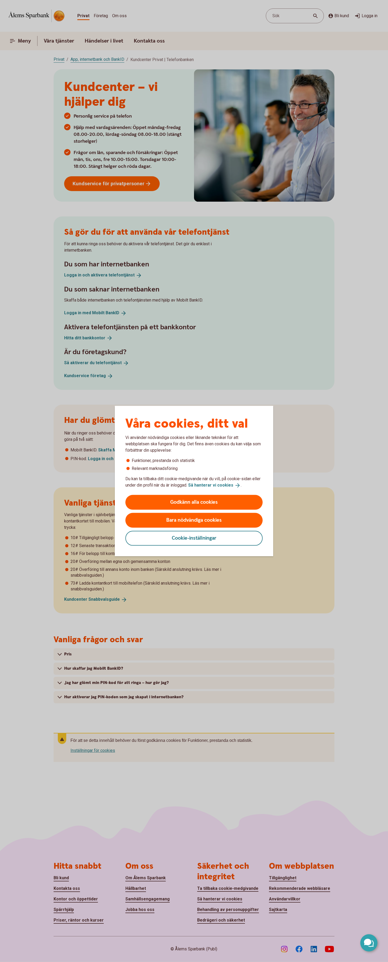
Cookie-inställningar (194, 538)
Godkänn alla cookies (194, 502)
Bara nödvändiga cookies (194, 520)
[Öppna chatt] (368, 942)
